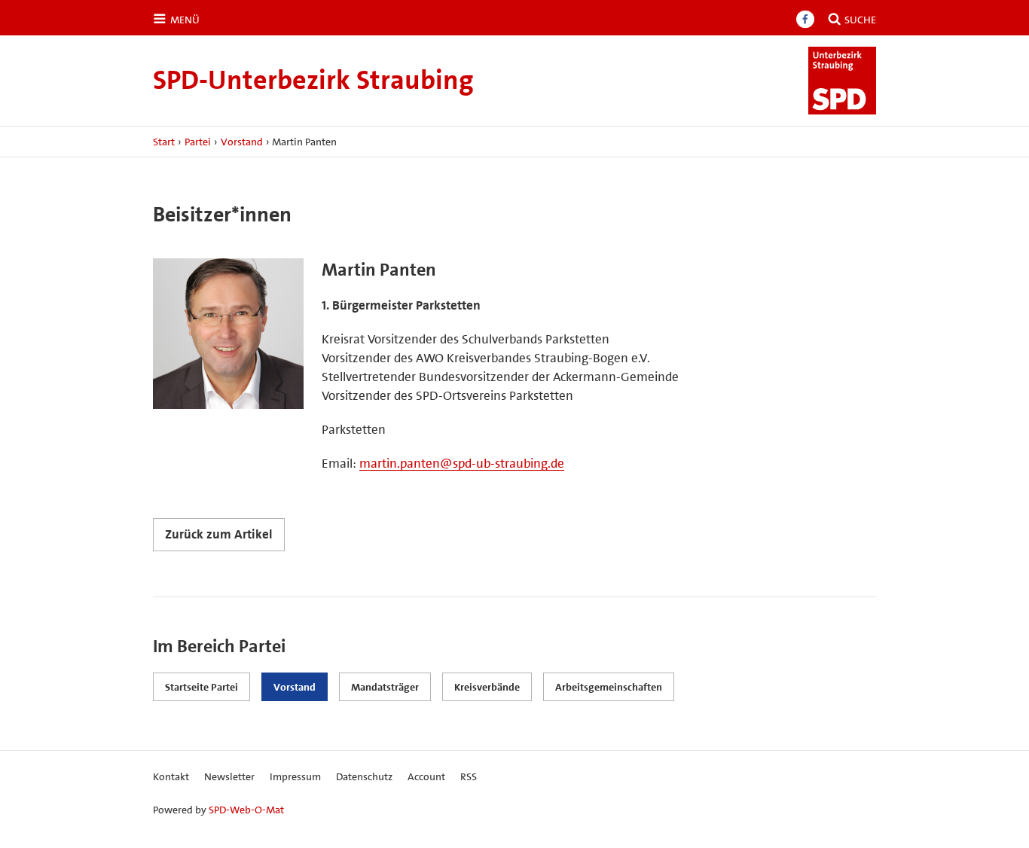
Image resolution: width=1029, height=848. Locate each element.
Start (164, 141)
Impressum (295, 776)
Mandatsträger (385, 687)
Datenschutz (364, 776)
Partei (198, 141)
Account (426, 776)
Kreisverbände (487, 687)
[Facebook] (805, 20)
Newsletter (229, 776)
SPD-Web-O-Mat (246, 809)
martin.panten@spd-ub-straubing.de (461, 463)
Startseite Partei (201, 687)
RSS (468, 776)
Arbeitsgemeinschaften (608, 687)
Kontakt (171, 776)
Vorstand (242, 141)
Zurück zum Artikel (219, 534)
